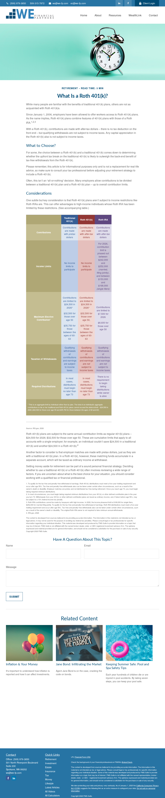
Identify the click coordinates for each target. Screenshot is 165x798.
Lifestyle (49, 783)
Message (11, 567)
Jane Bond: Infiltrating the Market (79, 664)
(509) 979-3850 (18, 3)
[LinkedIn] (119, 3)
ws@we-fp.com (60, 3)
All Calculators (52, 795)
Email (87, 545)
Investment (50, 763)
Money (48, 779)
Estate (48, 767)
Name (9, 545)
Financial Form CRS (82, 757)
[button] (83, 15)
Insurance (50, 771)
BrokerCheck (127, 762)
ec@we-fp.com (78, 3)
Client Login (149, 3)
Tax (47, 775)
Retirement (50, 759)
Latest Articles (52, 787)
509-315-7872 (37, 3)
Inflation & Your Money (22, 664)
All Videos (50, 791)
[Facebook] (128, 3)
